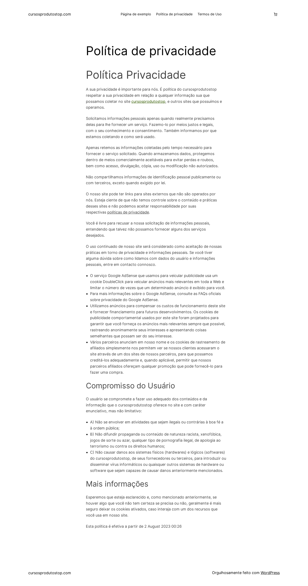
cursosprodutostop (148, 101)
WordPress (270, 572)
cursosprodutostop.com (49, 14)
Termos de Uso (210, 14)
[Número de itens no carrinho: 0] (275, 14)
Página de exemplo (136, 14)
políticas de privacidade (128, 212)
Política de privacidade (174, 14)
